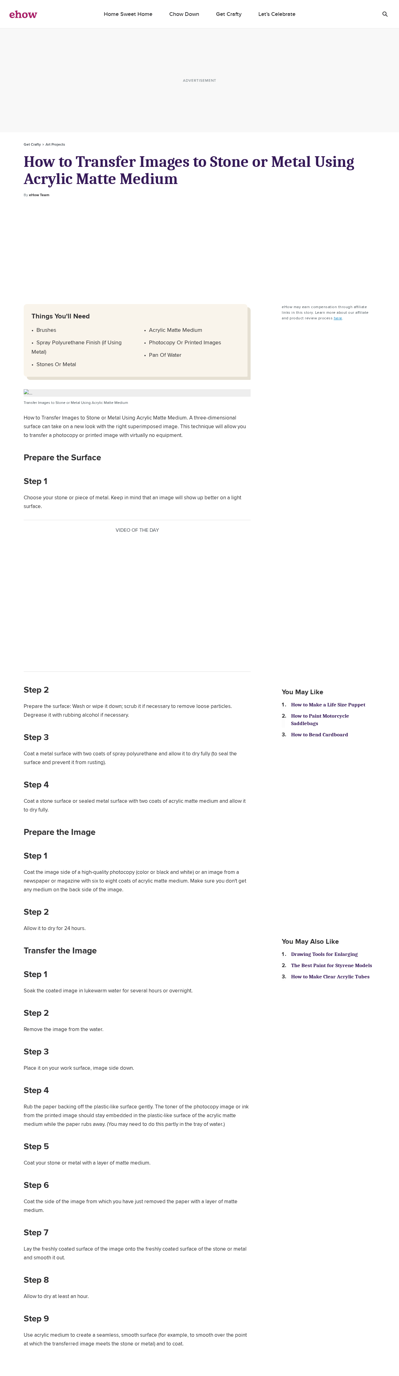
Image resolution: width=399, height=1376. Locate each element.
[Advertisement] (199, 251)
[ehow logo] (23, 14)
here (338, 318)
